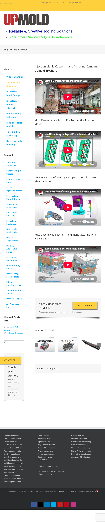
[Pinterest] (88, 368)
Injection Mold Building (80, 439)
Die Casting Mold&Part (13, 448)
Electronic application (12, 454)
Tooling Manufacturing (46, 454)
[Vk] (92, 368)
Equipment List (44, 442)
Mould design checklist (13, 460)
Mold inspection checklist (14, 463)
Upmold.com (33, 491)
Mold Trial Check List (12, 466)
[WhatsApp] (80, 368)
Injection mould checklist (14, 469)
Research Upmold (16, 333)
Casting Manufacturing (80, 448)
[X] (68, 368)
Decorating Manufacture (81, 454)
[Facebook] (64, 368)
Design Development (12, 439)
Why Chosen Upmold (46, 445)
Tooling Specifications (12, 481)
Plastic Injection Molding (81, 442)
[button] (36, 345)
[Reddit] (72, 368)
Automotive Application (13, 451)
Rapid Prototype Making (81, 451)
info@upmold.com (75, 3)
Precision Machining (79, 445)
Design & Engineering (46, 448)
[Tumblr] (84, 368)
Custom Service (77, 436)
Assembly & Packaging (80, 457)
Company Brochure (74, 491)
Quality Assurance (45, 457)
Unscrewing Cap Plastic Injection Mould (68, 344)
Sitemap (61, 491)
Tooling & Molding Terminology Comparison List (51, 472)
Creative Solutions (11, 436)
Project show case (11, 442)
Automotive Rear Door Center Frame (45, 344)
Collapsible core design (48, 466)
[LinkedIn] (76, 368)
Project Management (46, 451)
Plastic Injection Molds (13, 445)
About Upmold (43, 436)
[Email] (96, 368)
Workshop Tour (44, 439)
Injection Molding (11, 472)
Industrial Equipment (12, 457)
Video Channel (14, 76)
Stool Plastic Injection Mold (91, 344)
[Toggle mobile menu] (100, 15)
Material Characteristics (13, 478)
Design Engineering (12, 475)
